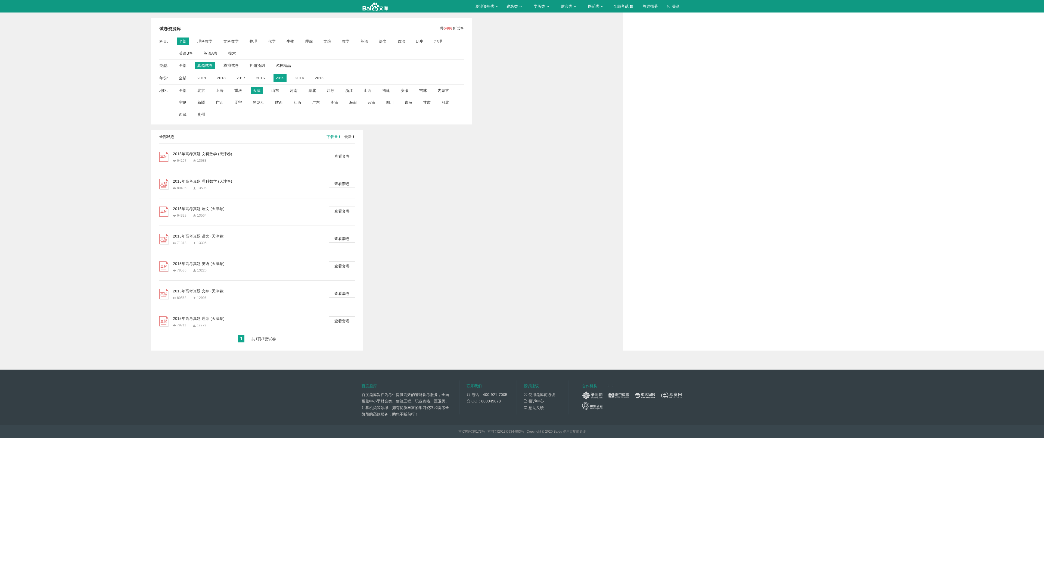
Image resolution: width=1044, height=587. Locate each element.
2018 (221, 78)
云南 (371, 102)
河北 (445, 102)
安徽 (404, 90)
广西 (219, 102)
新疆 (201, 102)
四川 (390, 102)
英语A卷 (210, 53)
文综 (327, 41)
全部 (183, 41)
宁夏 (183, 102)
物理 (253, 41)
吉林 (423, 90)
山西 (367, 90)
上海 (219, 90)
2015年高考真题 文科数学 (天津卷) (202, 154)
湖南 (334, 102)
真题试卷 (205, 65)
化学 (272, 41)
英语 (364, 41)
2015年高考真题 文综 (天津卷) (199, 291)
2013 (319, 78)
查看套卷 (342, 156)
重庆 (238, 90)
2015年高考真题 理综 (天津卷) (199, 318)
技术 (232, 53)
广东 (316, 102)
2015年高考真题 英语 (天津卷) (199, 263)
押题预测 (257, 65)
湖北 (312, 90)
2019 (201, 78)
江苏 (330, 90)
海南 (353, 102)
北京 (201, 90)
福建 (386, 90)
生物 (290, 41)
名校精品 (283, 65)
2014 (299, 78)
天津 (256, 90)
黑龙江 (258, 102)
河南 (293, 90)
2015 (280, 78)
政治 (401, 41)
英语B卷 (186, 53)
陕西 (279, 102)
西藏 (183, 114)
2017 (241, 78)
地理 (438, 41)
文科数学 (231, 41)
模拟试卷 (231, 65)
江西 (297, 102)
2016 (260, 78)
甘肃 (427, 102)
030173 (476, 431)
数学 (346, 41)
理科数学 (205, 41)
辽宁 (238, 102)
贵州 (201, 114)
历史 (420, 41)
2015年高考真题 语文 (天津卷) (199, 209)
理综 (309, 41)
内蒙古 (443, 90)
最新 (348, 137)
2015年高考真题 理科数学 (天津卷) (202, 181)
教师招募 (650, 6)
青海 (408, 102)
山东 (275, 90)
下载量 (332, 137)
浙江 (349, 90)
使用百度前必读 (574, 431)
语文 (383, 41)
